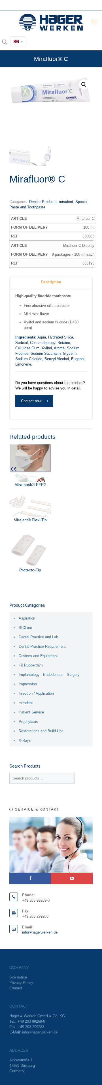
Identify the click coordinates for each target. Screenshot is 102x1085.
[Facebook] (30, 878)
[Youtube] (72, 878)
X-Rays (25, 740)
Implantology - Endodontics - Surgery (49, 674)
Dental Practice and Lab (38, 637)
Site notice (18, 977)
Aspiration (27, 618)
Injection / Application (36, 693)
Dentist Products (43, 202)
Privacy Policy (21, 983)
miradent (66, 202)
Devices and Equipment (38, 656)
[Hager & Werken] (51, 21)
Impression (28, 684)
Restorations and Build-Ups (41, 731)
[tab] (51, 282)
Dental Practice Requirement (42, 646)
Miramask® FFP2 (30, 484)
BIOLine (25, 627)
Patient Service (31, 712)
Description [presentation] (51, 282)
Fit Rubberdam (31, 665)
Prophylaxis (28, 721)
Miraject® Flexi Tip (30, 520)
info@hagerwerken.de (40, 932)
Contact (15, 988)
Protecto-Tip (30, 570)
